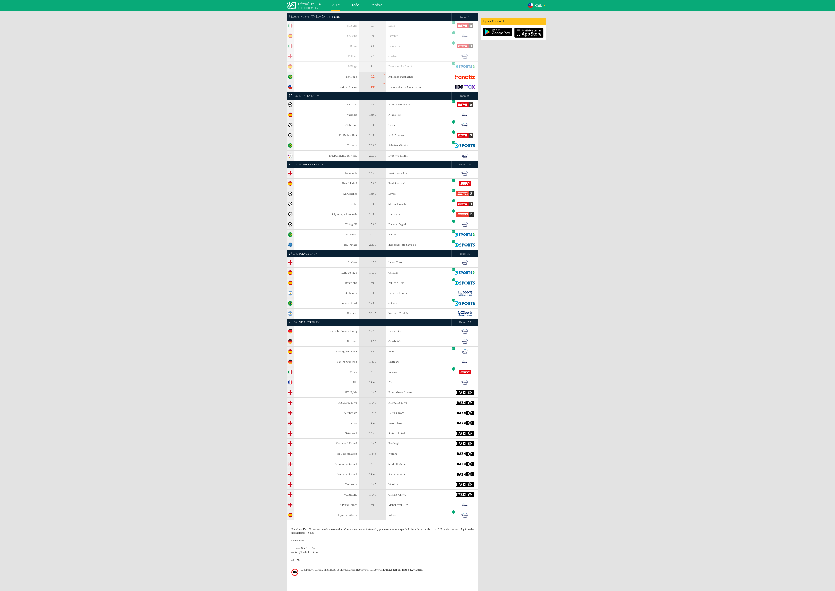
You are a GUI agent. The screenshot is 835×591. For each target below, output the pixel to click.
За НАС (295, 559)
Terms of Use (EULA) (303, 547)
